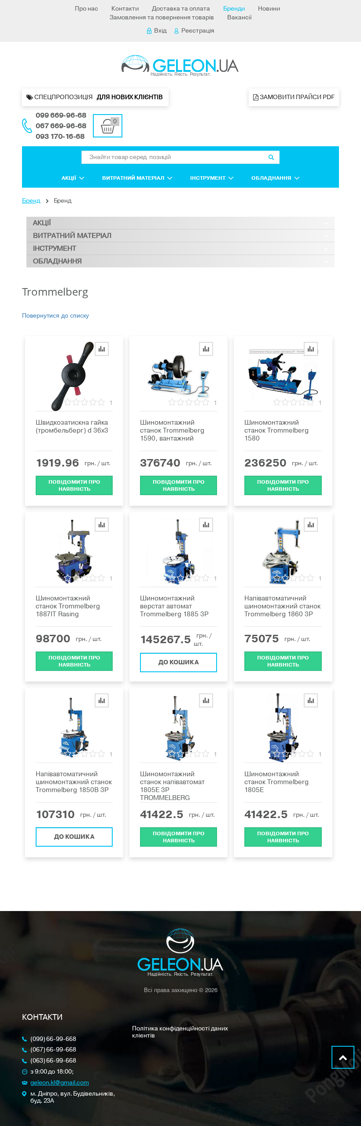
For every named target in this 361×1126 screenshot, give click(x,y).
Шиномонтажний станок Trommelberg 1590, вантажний (172, 430)
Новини (269, 8)
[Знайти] (271, 157)
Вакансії (239, 17)
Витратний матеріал (133, 177)
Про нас (86, 8)
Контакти (125, 8)
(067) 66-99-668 (53, 1050)
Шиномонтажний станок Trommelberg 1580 (276, 430)
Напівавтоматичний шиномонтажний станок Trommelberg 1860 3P (282, 606)
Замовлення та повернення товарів (162, 17)
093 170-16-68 (60, 136)
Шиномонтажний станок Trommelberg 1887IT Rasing (68, 606)
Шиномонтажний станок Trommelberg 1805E (276, 782)
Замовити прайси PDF (296, 97)
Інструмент (207, 177)
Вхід (160, 30)
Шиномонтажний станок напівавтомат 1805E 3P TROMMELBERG (172, 786)
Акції (69, 177)
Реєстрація (197, 30)
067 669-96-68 (61, 126)
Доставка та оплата (181, 8)
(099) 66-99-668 (53, 1039)
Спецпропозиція (98, 97)
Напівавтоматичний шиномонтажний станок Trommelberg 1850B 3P (74, 782)
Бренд (31, 200)
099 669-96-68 (61, 115)
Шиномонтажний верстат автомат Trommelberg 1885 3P (174, 606)
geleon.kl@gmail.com (59, 1083)
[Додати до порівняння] (102, 349)
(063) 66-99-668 (53, 1061)
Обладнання (271, 177)
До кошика (178, 662)
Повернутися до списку (55, 315)
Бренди (234, 8)
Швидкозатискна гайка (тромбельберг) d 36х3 (72, 426)
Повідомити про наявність (74, 485)
